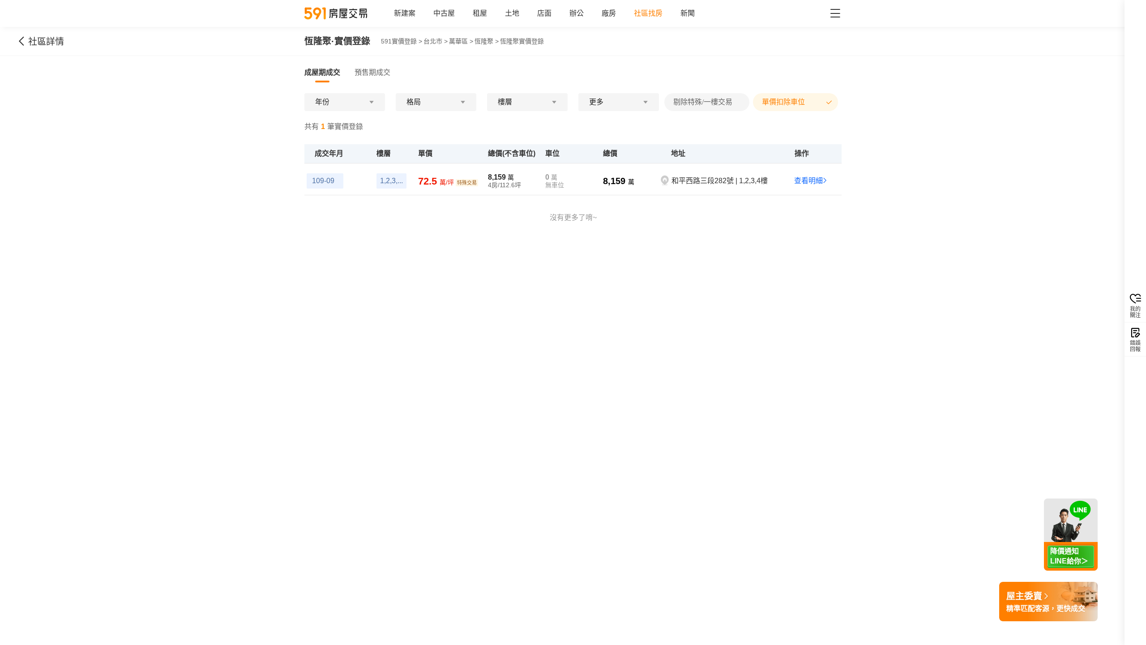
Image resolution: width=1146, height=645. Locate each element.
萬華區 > (461, 41)
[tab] (322, 72)
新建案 (404, 13)
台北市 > (435, 41)
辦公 (576, 13)
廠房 (609, 13)
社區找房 (648, 13)
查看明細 (808, 181)
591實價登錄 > (401, 41)
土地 (512, 13)
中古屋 (444, 13)
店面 (544, 13)
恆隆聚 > (487, 41)
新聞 (687, 13)
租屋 (480, 13)
